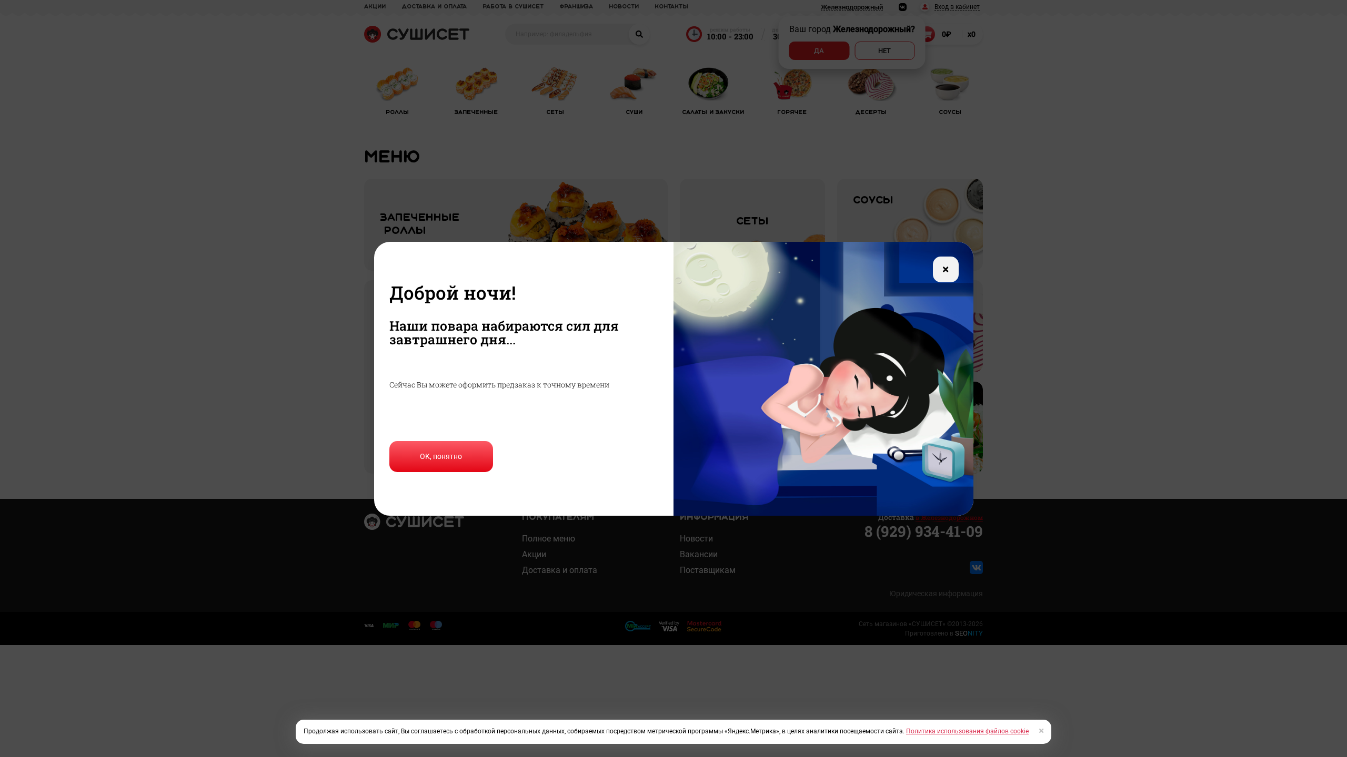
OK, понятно (441, 456)
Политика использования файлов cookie (967, 731)
